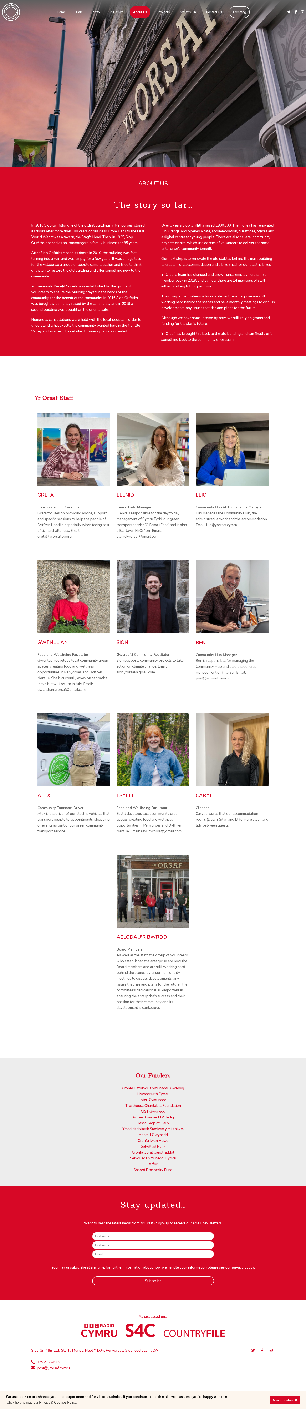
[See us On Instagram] (302, 12)
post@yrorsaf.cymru (53, 1367)
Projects (164, 12)
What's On (188, 12)
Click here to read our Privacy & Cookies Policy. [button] (42, 1402)
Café (79, 12)
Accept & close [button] (284, 1400)
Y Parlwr (116, 12)
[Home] (11, 11)
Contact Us (214, 12)
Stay (96, 12)
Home (61, 12)
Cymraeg (239, 12)
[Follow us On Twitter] (289, 12)
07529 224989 (49, 1362)
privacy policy (243, 1267)
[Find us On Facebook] (296, 12)
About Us (140, 12)
